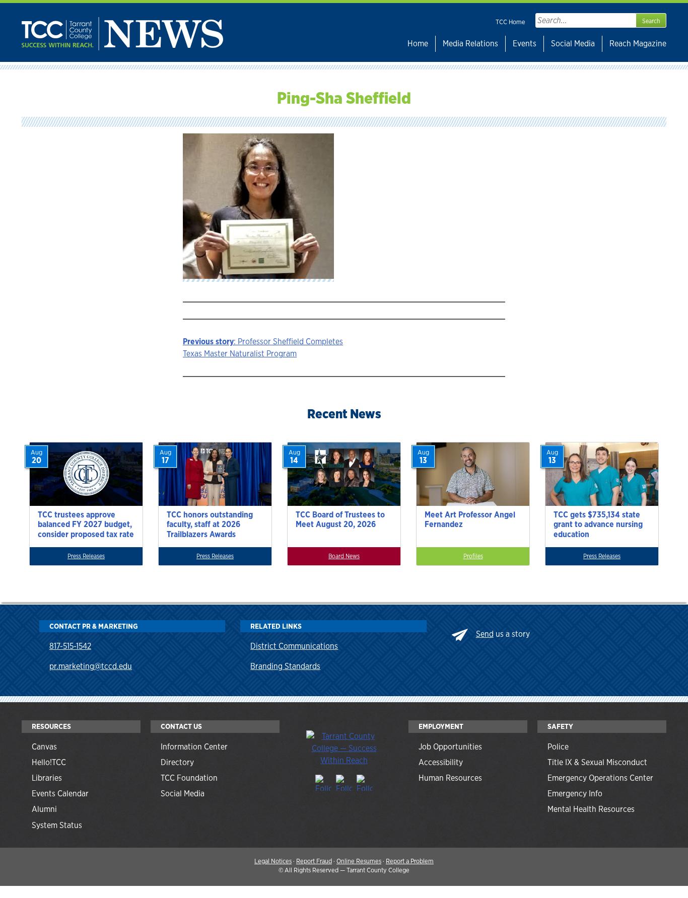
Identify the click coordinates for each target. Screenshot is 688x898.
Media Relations (470, 43)
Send (485, 634)
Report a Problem (410, 861)
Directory (177, 762)
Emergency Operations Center (600, 778)
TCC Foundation (189, 778)
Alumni (44, 809)
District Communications (294, 646)
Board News (344, 556)
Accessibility (441, 762)
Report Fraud (314, 861)
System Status (57, 825)
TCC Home (510, 22)
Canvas (44, 746)
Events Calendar (60, 793)
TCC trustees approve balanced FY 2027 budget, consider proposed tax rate (86, 524)
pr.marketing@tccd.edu (90, 666)
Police (558, 746)
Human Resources (450, 778)
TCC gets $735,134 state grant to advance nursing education (598, 524)
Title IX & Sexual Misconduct (597, 762)
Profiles (473, 556)
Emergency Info (574, 793)
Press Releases (86, 556)
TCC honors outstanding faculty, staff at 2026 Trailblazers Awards (210, 524)
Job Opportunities (450, 746)
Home (417, 43)
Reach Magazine (637, 43)
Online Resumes (358, 861)
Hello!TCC (49, 762)
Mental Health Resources (591, 809)
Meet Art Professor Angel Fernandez (470, 519)
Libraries (47, 778)
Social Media (573, 43)
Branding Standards (285, 666)
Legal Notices (273, 861)
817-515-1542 (70, 646)
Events (524, 43)
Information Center (194, 746)
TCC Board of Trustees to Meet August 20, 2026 (340, 519)
